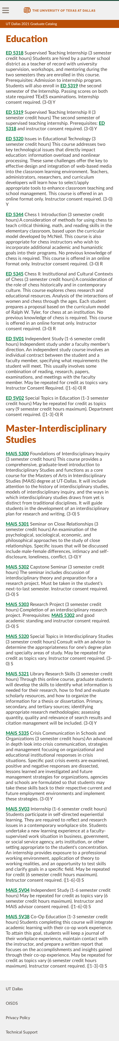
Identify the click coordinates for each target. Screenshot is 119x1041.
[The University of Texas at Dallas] (59, 10)
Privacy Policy (18, 1018)
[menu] (6, 10)
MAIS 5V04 (17, 890)
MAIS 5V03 (17, 809)
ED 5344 (14, 214)
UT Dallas (14, 989)
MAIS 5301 (17, 524)
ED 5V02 (15, 398)
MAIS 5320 (17, 636)
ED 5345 (14, 274)
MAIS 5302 (17, 567)
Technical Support (22, 1032)
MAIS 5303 (17, 604)
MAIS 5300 (17, 453)
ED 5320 (14, 139)
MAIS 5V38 (17, 917)
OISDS (12, 1004)
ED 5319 (69, 86)
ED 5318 (14, 53)
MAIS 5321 (17, 674)
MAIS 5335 (17, 733)
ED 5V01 (15, 339)
